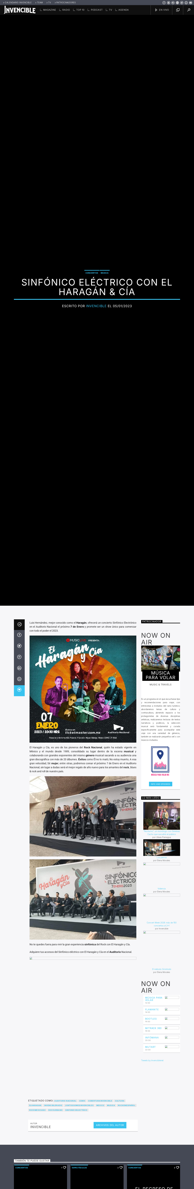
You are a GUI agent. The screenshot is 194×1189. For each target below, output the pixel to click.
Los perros (162, 922)
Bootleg (151, 1084)
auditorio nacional (65, 1166)
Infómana (152, 1102)
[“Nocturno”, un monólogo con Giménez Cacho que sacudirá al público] (161, 881)
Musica (105, 303)
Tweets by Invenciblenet (152, 1126)
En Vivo (163, 9)
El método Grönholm (161, 1034)
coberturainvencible (100, 1166)
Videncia (162, 954)
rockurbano (55, 1175)
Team (40, 2)
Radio (66, 9)
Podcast (97, 9)
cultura (119, 1166)
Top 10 (80, 9)
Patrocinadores (66, 2)
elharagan (35, 1171)
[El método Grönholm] (161, 1014)
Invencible (96, 336)
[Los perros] (161, 913)
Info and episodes (160, 849)
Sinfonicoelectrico (76, 1175)
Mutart (150, 1112)
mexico (100, 1171)
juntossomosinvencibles (79, 1171)
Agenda (123, 9)
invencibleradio (53, 1171)
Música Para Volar (154, 1064)
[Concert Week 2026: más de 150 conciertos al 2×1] (161, 972)
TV (49, 2)
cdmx (82, 1166)
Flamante (152, 1074)
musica (111, 1171)
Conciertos (91, 303)
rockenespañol (126, 1171)
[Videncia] (161, 940)
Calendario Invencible (18, 2)
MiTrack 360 (153, 1093)
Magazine (49, 9)
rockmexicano (37, 1175)
